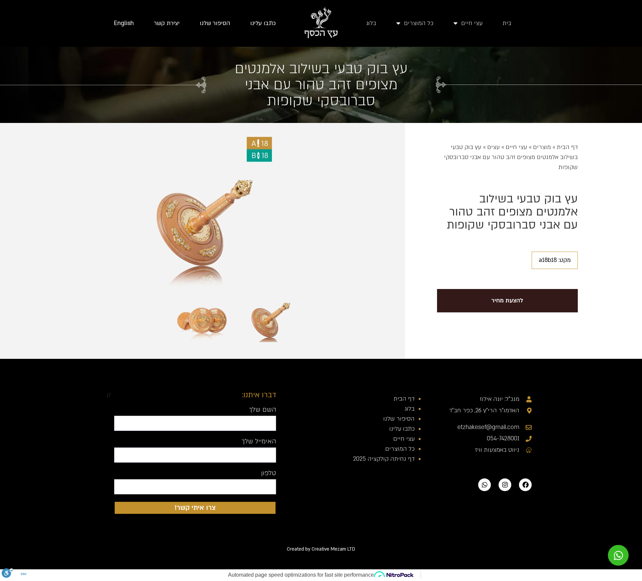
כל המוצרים (418, 23)
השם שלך (262, 410)
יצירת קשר (167, 23)
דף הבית (567, 147)
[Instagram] (505, 484)
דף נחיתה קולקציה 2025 (384, 459)
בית (507, 23)
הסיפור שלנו (215, 23)
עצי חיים (472, 23)
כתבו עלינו (263, 23)
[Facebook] (525, 484)
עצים (493, 147)
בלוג (371, 23)
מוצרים (542, 147)
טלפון (268, 473)
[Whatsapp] (484, 484)
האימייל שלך (258, 442)
